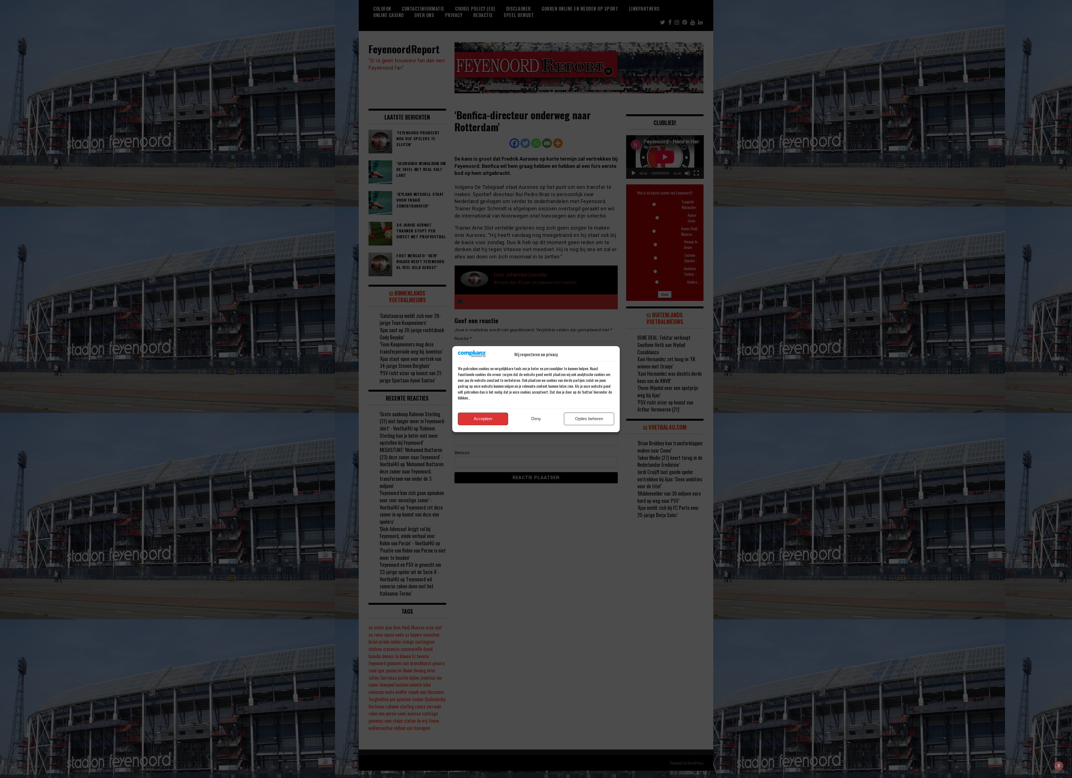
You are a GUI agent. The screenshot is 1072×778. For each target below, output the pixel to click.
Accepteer (483, 418)
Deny (536, 418)
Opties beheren (589, 418)
